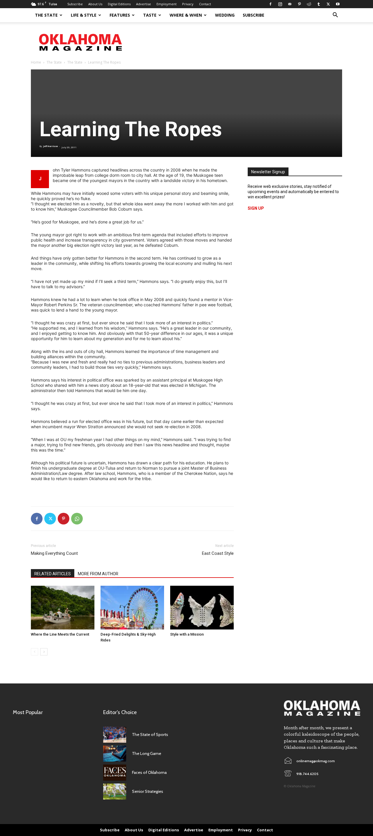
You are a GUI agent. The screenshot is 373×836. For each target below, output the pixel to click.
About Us (95, 4)
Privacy (187, 4)
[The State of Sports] (114, 735)
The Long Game (146, 753)
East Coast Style (218, 553)
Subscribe (75, 4)
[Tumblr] (318, 4)
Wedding (225, 15)
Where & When (186, 15)
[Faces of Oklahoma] (114, 773)
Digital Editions (119, 4)
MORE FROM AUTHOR (98, 573)
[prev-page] (34, 651)
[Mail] (289, 4)
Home (36, 62)
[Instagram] (280, 4)
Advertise (143, 4)
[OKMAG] (322, 708)
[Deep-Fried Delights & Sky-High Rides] (132, 607)
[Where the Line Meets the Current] (62, 607)
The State (46, 15)
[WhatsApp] (77, 518)
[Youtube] (337, 4)
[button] (335, 15)
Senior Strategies (147, 791)
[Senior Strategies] (114, 791)
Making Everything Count (54, 553)
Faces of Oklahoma (149, 772)
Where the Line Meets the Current (60, 634)
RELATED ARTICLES (52, 573)
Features (120, 15)
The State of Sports (150, 734)
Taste (149, 15)
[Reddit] (309, 4)
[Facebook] (270, 4)
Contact (205, 4)
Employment (166, 4)
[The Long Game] (114, 754)
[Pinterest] (299, 4)
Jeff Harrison (50, 146)
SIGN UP (256, 208)
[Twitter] (328, 4)
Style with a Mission (187, 634)
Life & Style (83, 15)
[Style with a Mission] (202, 607)
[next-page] (43, 651)
